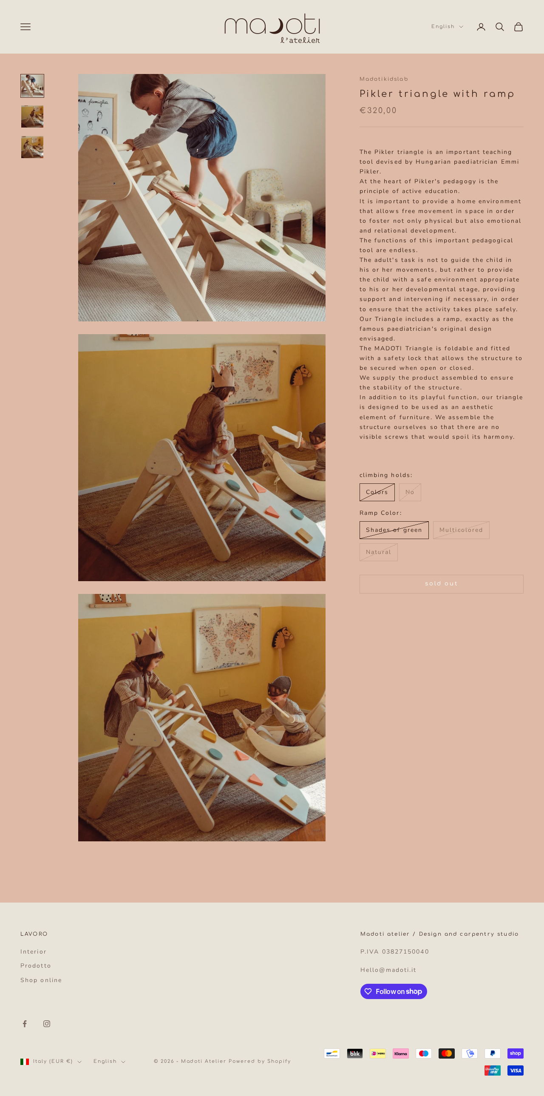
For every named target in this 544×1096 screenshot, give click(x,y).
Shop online (41, 980)
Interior (33, 952)
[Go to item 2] (32, 116)
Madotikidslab (384, 79)
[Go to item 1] (32, 86)
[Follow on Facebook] (24, 1023)
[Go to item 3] (32, 147)
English (443, 26)
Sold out (441, 584)
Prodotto (35, 966)
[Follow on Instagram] (46, 1023)
